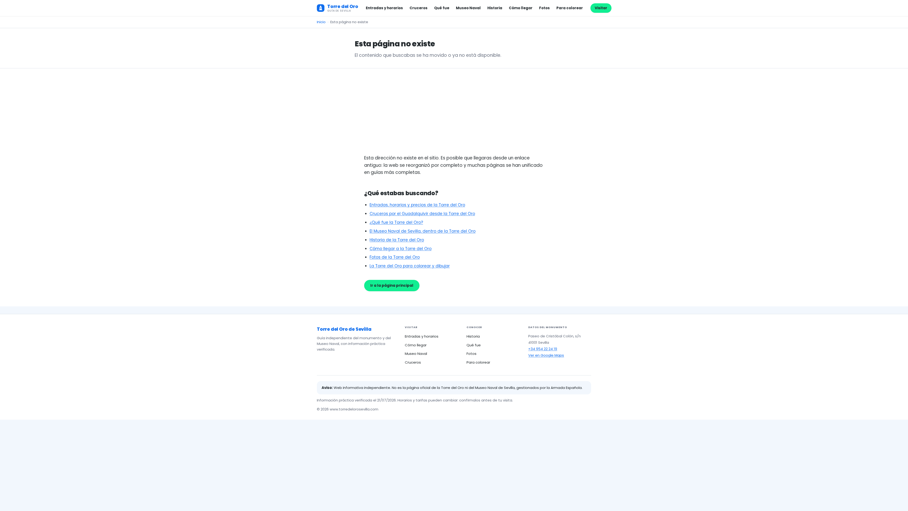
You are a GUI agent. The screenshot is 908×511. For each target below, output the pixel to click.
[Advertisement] (454, 119)
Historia (494, 7)
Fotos (544, 7)
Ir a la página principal (391, 285)
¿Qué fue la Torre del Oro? (396, 222)
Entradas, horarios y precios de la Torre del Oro (417, 205)
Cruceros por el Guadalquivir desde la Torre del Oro (422, 213)
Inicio (321, 21)
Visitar (601, 7)
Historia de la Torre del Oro (397, 240)
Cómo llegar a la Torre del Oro (401, 248)
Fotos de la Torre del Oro (395, 257)
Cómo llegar (521, 7)
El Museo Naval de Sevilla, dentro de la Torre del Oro (423, 231)
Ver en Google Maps (546, 355)
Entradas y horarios (384, 7)
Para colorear (569, 7)
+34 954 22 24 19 (542, 348)
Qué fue (441, 7)
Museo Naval (468, 7)
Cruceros (419, 7)
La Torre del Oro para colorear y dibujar (410, 266)
